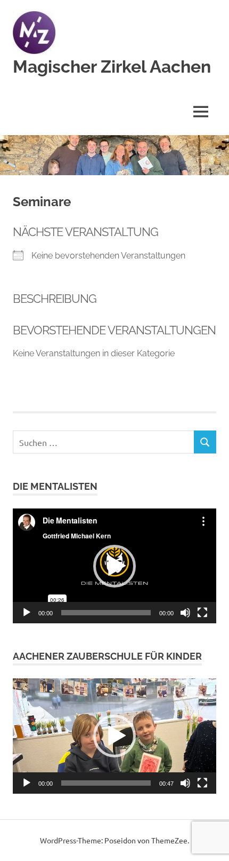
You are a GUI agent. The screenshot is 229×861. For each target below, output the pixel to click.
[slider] (106, 783)
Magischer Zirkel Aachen (112, 66)
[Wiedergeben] (26, 612)
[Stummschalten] (185, 612)
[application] (114, 565)
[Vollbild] (202, 612)
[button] (114, 566)
